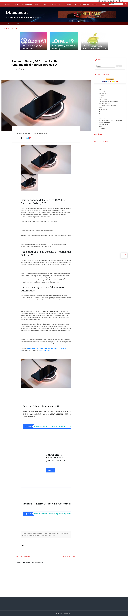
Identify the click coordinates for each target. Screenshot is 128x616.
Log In (100, 107)
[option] (33, 41)
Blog (100, 89)
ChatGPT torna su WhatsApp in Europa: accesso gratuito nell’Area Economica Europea (32, 47)
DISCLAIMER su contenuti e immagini (109, 101)
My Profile (101, 114)
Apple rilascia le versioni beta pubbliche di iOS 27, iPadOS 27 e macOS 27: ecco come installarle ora (94, 47)
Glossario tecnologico (104, 103)
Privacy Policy (102, 118)
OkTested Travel (70, 4)
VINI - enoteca (84, 4)
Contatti (101, 97)
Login (103, 4)
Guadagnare (27, 4)
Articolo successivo (69, 556)
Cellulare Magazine (44, 350)
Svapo (44, 4)
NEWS (94, 4)
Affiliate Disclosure (104, 87)
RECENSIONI (55, 4)
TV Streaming (102, 128)
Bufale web (102, 91)
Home (7, 4)
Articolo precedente (23, 556)
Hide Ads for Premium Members (107, 105)
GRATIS (15, 4)
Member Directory (104, 109)
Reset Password (103, 124)
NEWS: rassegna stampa (105, 116)
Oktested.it (17, 12)
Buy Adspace (102, 93)
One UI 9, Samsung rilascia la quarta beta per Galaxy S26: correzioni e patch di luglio (63, 47)
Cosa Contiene (103, 99)
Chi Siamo (101, 95)
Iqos (36, 4)
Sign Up (101, 126)
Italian (113, 4)
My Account (102, 112)
